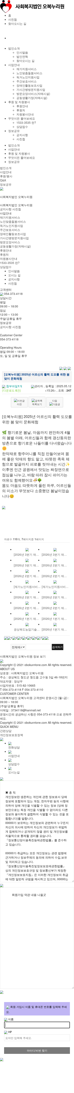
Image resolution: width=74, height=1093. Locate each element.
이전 (19, 404)
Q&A (3, 180)
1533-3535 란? (26, 122)
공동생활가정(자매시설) (31, 98)
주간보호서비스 (26, 81)
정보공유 (14, 131)
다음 (54, 400)
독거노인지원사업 (27, 77)
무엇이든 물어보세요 (21, 118)
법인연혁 (22, 56)
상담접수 (22, 127)
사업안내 (14, 65)
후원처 (20, 110)
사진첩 (12, 19)
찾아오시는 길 (17, 23)
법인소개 (14, 48)
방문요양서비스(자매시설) (33, 94)
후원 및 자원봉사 (19, 102)
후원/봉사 (6, 176)
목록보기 (37, 404)
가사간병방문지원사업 (30, 89)
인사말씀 (22, 52)
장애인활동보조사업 (29, 85)
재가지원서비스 (26, 69)
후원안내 (22, 106)
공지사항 (22, 135)
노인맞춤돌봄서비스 (29, 73)
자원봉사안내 (25, 114)
